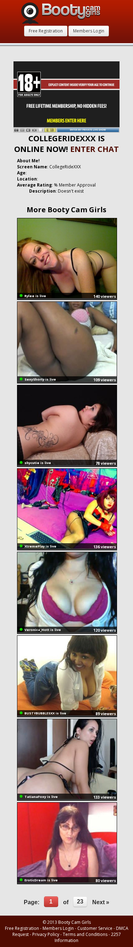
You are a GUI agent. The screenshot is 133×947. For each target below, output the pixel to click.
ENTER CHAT (94, 148)
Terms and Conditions (85, 934)
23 (80, 901)
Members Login (88, 31)
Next (100, 902)
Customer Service (94, 928)
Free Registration (46, 31)
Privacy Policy (45, 934)
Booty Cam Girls (74, 922)
